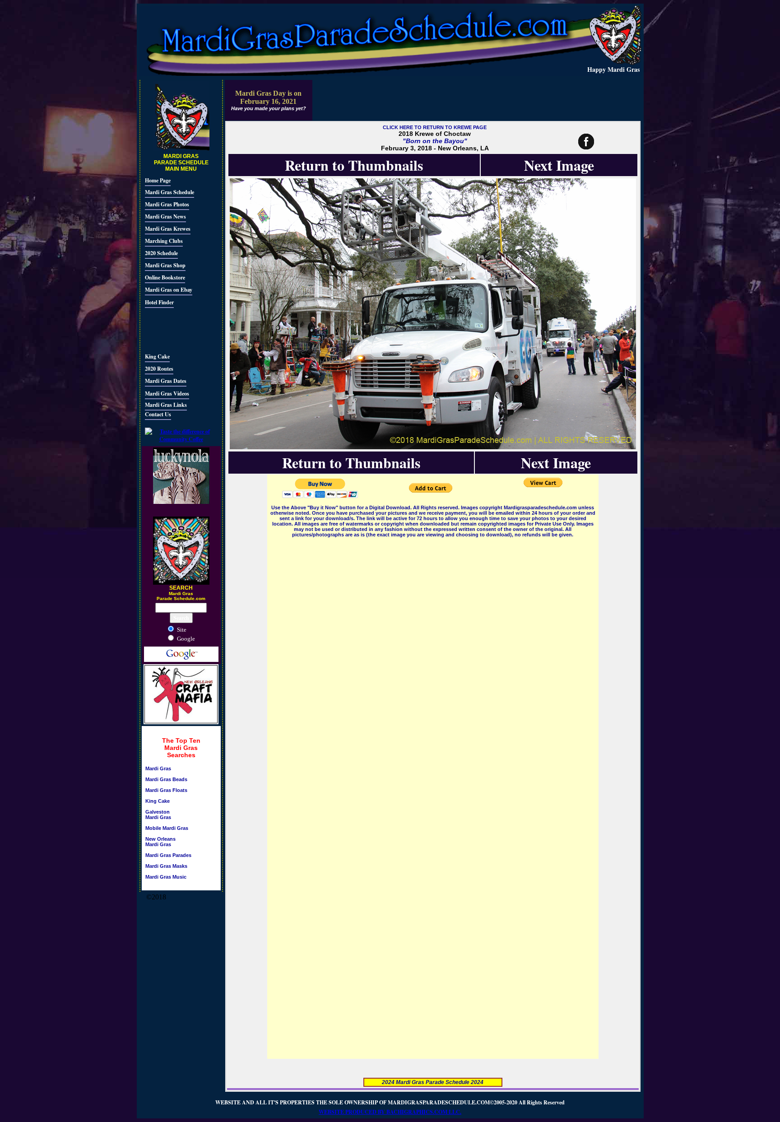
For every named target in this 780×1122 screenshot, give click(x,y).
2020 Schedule (161, 253)
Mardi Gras (158, 768)
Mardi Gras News (165, 216)
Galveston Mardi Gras (158, 814)
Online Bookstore (165, 277)
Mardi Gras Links (166, 405)
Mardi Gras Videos (167, 393)
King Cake (157, 356)
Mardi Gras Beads (166, 779)
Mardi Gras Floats (166, 790)
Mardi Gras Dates (165, 381)
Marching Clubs (164, 241)
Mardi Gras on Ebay (168, 289)
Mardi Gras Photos (167, 204)
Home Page (158, 180)
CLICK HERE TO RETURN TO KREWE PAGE (435, 127)
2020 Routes (159, 368)
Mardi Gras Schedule (169, 192)
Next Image (559, 165)
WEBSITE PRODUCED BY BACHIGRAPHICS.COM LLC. (390, 1112)
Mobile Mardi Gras (166, 828)
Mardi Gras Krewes (167, 229)
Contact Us (158, 414)
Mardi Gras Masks (166, 866)
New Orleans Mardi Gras (160, 841)
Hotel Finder (159, 302)
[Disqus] (433, 652)
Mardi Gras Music (165, 877)
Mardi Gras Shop (165, 265)
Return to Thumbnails (354, 165)
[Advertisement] (172, 329)
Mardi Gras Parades (168, 855)
